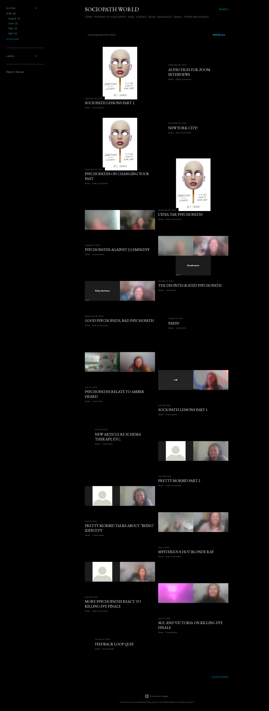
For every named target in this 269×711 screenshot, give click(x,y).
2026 (10, 13)
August (13, 18)
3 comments (98, 107)
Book (152, 17)
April (12, 33)
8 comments (108, 649)
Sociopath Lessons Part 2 (109, 102)
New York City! (183, 127)
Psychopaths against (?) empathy (117, 249)
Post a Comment (183, 79)
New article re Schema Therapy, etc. (118, 436)
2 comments (98, 254)
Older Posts (220, 677)
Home (88, 17)
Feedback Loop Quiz (114, 644)
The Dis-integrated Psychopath (190, 285)
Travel (177, 17)
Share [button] (87, 107)
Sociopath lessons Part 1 (183, 409)
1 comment (171, 290)
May (12, 28)
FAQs (131, 17)
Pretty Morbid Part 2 (179, 480)
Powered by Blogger (159, 696)
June (12, 23)
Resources (164, 17)
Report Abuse (15, 71)
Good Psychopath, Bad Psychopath (119, 320)
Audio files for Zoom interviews (189, 72)
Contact (141, 17)
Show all (219, 34)
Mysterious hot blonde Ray (186, 551)
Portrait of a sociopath (110, 17)
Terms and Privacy (196, 17)
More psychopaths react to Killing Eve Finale (113, 604)
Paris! (173, 323)
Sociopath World (112, 9)
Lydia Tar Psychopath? (180, 214)
